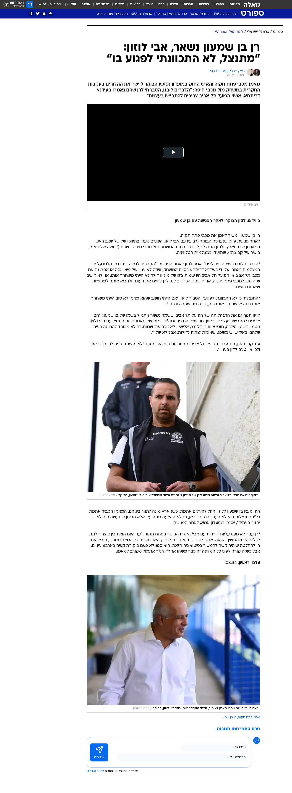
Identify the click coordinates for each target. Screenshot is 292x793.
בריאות (135, 4)
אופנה (85, 4)
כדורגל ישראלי (199, 14)
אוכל (149, 4)
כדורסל (161, 14)
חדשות (234, 4)
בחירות (204, 4)
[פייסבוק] (31, 13)
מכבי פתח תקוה (249, 717)
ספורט (219, 4)
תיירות (120, 4)
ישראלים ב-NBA (142, 14)
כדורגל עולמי (178, 14)
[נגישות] (6, 5)
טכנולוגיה (103, 4)
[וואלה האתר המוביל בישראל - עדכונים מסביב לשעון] (252, 4)
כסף (161, 4)
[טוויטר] (38, 13)
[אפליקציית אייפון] (44, 13)
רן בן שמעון (229, 717)
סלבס (174, 4)
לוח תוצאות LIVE (224, 14)
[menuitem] (232, 4)
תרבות (188, 4)
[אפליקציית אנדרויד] (50, 13)
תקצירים (122, 14)
